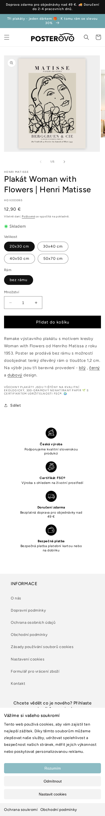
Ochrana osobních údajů (33, 622)
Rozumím (52, 768)
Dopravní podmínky (28, 610)
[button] (7, 37)
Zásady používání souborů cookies (42, 647)
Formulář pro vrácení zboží (35, 671)
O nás (16, 598)
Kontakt (18, 683)
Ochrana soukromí (21, 809)
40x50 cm (19, 258)
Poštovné (28, 216)
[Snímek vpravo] (64, 162)
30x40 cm (53, 246)
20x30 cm (19, 246)
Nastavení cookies (27, 659)
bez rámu (18, 280)
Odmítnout (53, 781)
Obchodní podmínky (58, 809)
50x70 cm (53, 258)
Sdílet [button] (15, 405)
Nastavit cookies (52, 794)
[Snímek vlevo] (41, 162)
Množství (11, 292)
